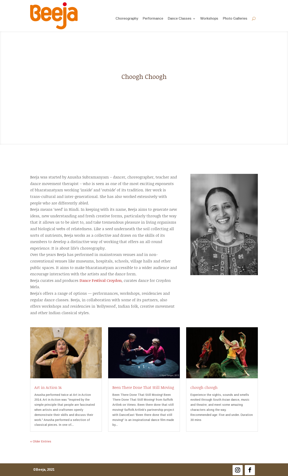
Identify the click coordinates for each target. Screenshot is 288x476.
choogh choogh (204, 387)
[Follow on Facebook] (250, 470)
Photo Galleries (235, 18)
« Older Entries (40, 441)
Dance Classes (179, 18)
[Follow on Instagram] (238, 470)
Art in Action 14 (48, 387)
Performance (153, 18)
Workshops (209, 18)
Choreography (127, 18)
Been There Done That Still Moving (143, 387)
